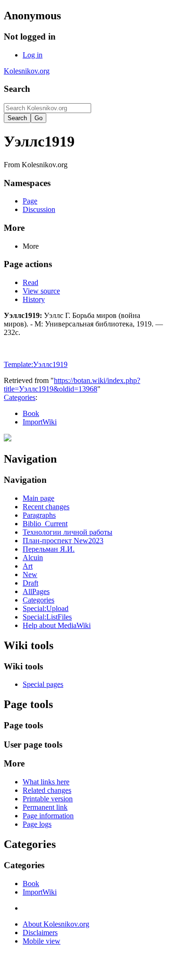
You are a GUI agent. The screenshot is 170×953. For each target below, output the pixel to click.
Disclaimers (40, 933)
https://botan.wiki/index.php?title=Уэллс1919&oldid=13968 (72, 384)
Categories (19, 397)
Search (17, 89)
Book (31, 413)
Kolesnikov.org (27, 71)
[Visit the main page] (7, 439)
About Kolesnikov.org (56, 924)
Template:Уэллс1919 (36, 364)
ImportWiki (40, 422)
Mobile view (41, 941)
